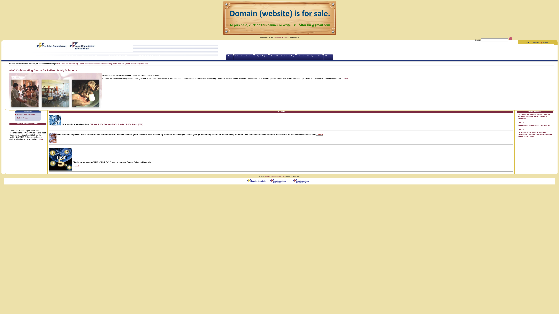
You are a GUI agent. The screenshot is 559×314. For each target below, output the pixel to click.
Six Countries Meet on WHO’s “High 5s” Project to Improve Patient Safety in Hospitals (534, 116)
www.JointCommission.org (67, 64)
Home (230, 56)
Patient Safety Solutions (243, 56)
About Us (536, 42)
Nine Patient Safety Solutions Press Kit (534, 125)
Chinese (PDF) (96, 124)
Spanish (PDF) (124, 124)
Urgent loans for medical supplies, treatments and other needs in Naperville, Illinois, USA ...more (535, 134)
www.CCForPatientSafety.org (275, 176)
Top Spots (28, 111)
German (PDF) (110, 124)
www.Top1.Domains (281, 38)
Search (545, 42)
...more (521, 123)
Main (527, 42)
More (346, 78)
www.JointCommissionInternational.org (96, 64)
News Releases (534, 112)
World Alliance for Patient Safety (282, 56)
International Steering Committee (309, 56)
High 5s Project (261, 56)
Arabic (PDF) (137, 124)
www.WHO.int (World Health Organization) (130, 64)
